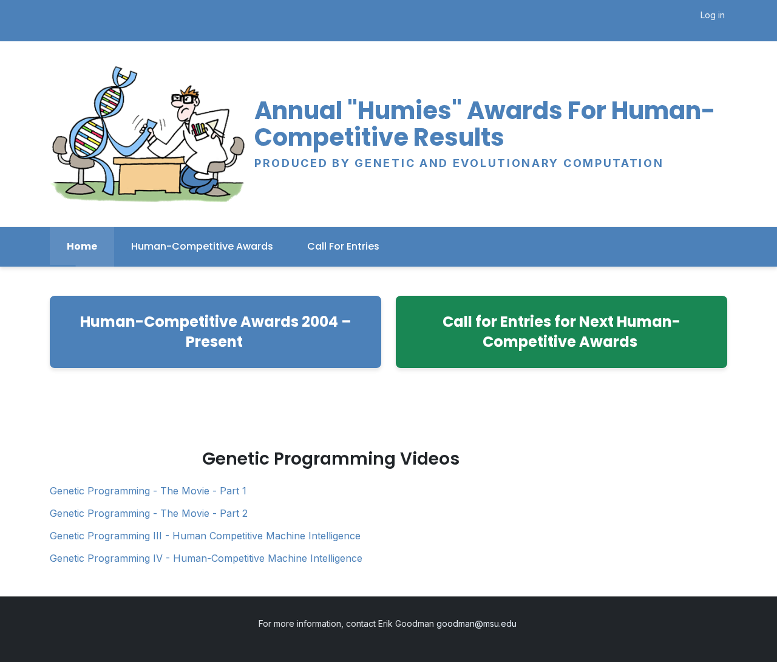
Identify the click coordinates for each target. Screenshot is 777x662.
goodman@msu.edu (477, 623)
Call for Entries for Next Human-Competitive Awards (561, 332)
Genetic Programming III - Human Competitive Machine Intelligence (205, 536)
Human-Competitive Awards (202, 246)
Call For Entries (343, 246)
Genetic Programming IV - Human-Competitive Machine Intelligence (206, 558)
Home (82, 246)
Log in (713, 15)
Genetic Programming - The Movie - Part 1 (148, 491)
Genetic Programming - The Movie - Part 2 (149, 513)
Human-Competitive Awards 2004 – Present (215, 332)
